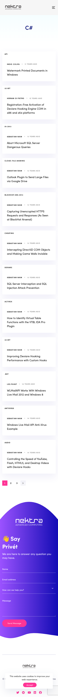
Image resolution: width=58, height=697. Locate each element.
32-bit (8, 88)
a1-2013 (8, 126)
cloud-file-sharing (15, 160)
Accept (29, 684)
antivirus (9, 408)
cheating (9, 233)
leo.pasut (12, 384)
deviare (8, 267)
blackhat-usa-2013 (14, 195)
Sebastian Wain (14, 136)
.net (7, 374)
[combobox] (29, 590)
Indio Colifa (13, 64)
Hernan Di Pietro (15, 98)
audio (8, 442)
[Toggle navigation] (46, 7)
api (6, 54)
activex (8, 301)
